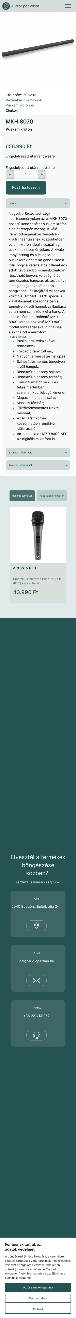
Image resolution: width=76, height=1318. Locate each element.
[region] (38, 1278)
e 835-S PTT (25, 568)
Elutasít (38, 1309)
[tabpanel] (38, 555)
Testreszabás (38, 1298)
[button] (68, 19)
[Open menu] (68, 6)
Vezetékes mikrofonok (24, 100)
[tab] (22, 495)
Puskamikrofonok (20, 105)
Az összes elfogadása (38, 1287)
